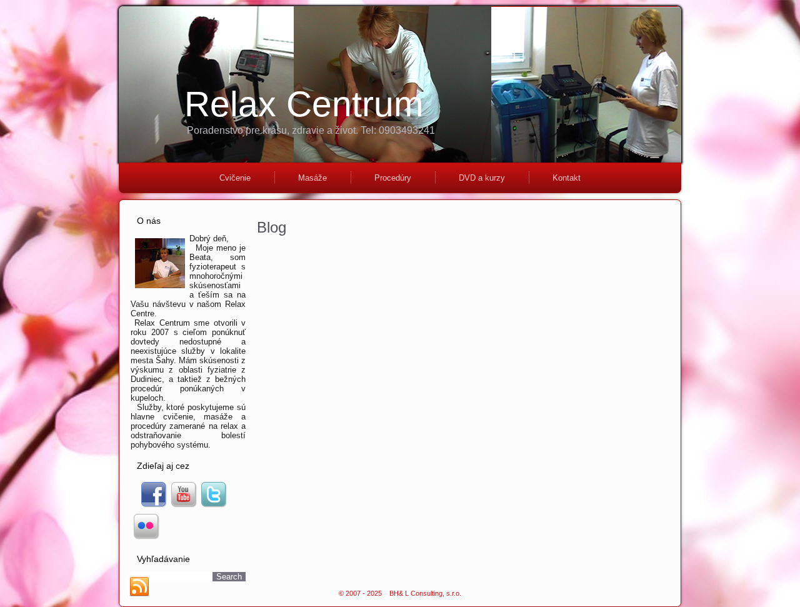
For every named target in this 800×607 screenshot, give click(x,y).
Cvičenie (235, 178)
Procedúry (392, 178)
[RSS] (139, 587)
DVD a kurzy (482, 178)
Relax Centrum (303, 104)
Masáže (312, 178)
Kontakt (566, 178)
